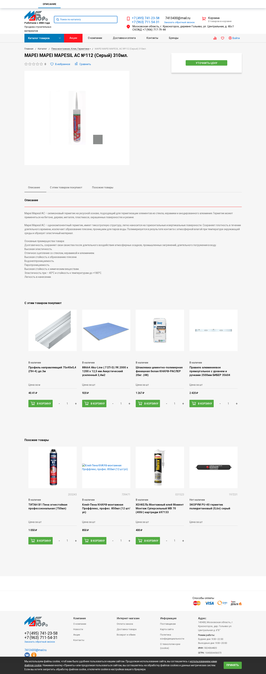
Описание (34, 187)
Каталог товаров (39, 38)
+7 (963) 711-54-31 (145, 22)
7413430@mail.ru (177, 18)
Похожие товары (102, 187)
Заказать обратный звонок (39, 641)
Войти (236, 38)
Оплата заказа (125, 623)
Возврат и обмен (126, 634)
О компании (95, 38)
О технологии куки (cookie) (170, 646)
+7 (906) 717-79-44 (154, 29)
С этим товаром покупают (66, 187)
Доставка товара (126, 629)
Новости (78, 629)
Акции (73, 38)
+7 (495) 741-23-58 (145, 18)
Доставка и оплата (124, 38)
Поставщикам (168, 623)
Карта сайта (167, 629)
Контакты (152, 38)
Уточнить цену (206, 63)
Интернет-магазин (128, 618)
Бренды (173, 38)
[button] (35, 64)
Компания (79, 618)
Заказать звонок (179, 22)
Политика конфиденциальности (172, 636)
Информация (168, 618)
